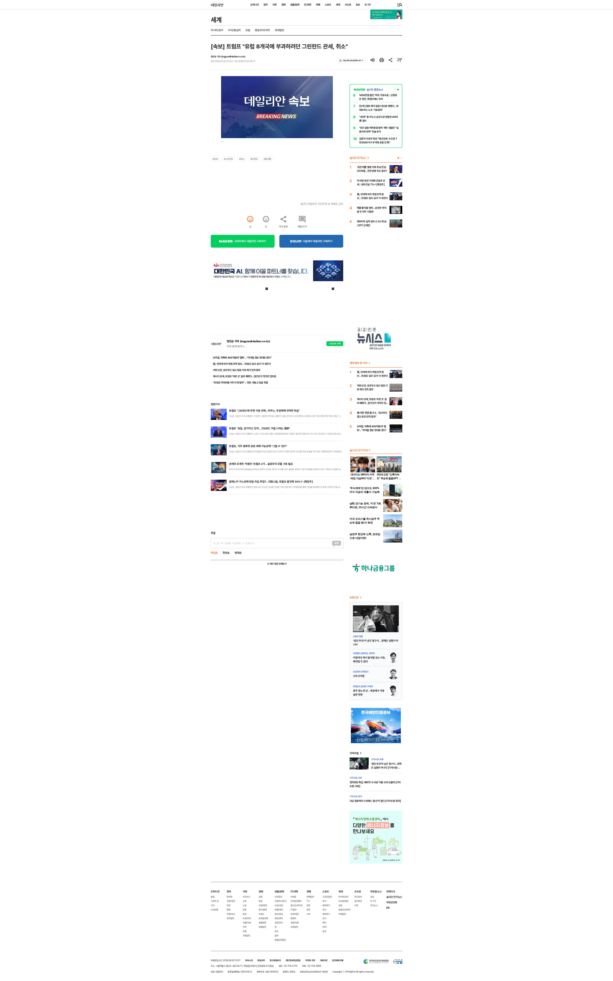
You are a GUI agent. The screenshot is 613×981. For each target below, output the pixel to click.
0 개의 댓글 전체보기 (277, 563)
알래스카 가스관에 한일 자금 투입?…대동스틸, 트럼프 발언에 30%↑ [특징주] (271, 481)
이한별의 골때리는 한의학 (364, 653)
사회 (274, 4)
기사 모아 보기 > (236, 346)
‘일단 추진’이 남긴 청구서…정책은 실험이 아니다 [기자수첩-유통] (386, 767)
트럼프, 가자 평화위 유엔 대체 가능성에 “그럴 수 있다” (258, 446)
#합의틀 (267, 158)
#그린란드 (228, 158)
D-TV (368, 4)
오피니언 (254, 4)
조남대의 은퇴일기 (360, 671)
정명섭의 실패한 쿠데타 (363, 686)
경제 (283, 4)
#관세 (215, 158)
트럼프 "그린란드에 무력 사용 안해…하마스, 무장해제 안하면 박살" (264, 410)
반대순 (238, 552)
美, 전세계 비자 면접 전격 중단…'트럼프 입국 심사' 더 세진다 (242, 364)
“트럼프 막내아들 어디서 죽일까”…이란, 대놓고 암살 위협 (240, 382)
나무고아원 (358, 676)
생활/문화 (294, 4)
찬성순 (226, 552)
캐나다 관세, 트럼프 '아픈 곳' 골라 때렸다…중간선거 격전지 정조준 (244, 376)
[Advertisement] (277, 513)
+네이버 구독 (335, 343)
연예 (318, 4)
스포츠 (328, 4)
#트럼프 (254, 158)
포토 (358, 4)
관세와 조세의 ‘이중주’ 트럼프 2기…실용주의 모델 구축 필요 (261, 464)
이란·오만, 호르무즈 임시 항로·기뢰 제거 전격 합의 (236, 370)
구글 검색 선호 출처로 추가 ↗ (353, 60)
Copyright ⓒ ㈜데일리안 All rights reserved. (353, 971)
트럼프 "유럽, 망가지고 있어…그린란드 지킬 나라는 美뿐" (259, 428)
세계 (338, 4)
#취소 (242, 158)
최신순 (214, 552)
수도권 (348, 4)
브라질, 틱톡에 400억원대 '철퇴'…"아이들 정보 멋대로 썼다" (242, 357)
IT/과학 (307, 4)
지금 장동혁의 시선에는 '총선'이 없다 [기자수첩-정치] (375, 801)
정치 (265, 4)
